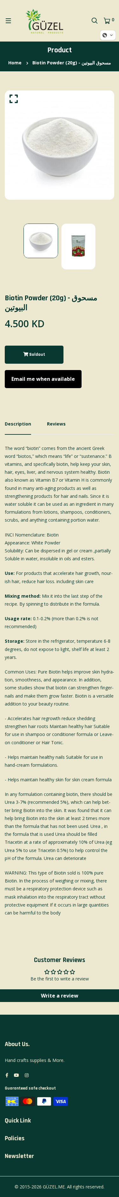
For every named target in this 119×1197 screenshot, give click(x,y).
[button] (59, 379)
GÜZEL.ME (54, 1187)
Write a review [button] (59, 995)
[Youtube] (16, 1075)
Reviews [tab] (56, 424)
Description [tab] (18, 424)
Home (15, 63)
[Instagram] (26, 1075)
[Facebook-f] (7, 1075)
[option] (59, 145)
